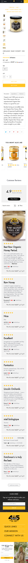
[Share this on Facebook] (9, 132)
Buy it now (14, 85)
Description (6, 93)
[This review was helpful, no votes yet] (19, 305)
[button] (14, 62)
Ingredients (14, 93)
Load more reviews (14, 485)
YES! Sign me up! (7, 557)
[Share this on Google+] (17, 132)
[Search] (22, 1)
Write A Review (14, 198)
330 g (5, 68)
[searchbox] (7, 205)
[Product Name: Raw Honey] (14, 157)
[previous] (8, 24)
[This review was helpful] (19, 271)
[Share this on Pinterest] (13, 132)
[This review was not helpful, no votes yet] (22, 271)
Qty (4, 73)
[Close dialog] (27, 542)
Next (17, 7)
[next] (23, 24)
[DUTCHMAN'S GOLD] (14, 1)
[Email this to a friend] (21, 132)
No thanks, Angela (7, 560)
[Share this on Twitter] (5, 132)
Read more (14, 263)
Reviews (21, 93)
